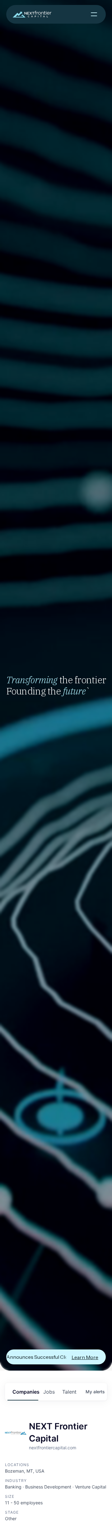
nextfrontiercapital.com (52, 1447)
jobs (49, 1392)
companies (25, 1392)
